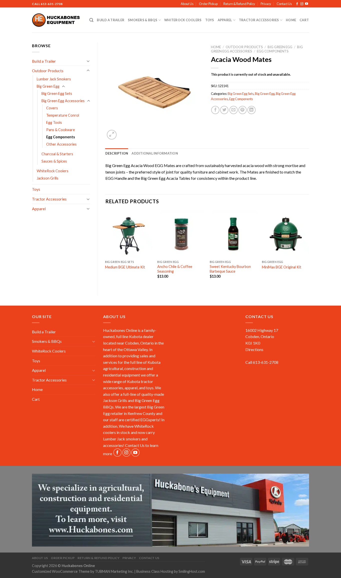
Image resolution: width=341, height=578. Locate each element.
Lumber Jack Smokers (54, 79)
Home (291, 20)
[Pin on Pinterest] (242, 110)
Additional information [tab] (155, 153)
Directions (254, 349)
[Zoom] (112, 135)
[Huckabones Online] (57, 20)
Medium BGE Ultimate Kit (125, 267)
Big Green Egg (48, 86)
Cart (304, 20)
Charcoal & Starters (57, 154)
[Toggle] (88, 61)
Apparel (225, 20)
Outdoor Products (47, 70)
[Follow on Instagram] (301, 4)
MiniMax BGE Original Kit (281, 267)
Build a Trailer (110, 20)
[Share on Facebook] (215, 110)
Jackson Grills (47, 178)
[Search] (91, 20)
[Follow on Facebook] (297, 4)
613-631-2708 (51, 4)
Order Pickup (208, 4)
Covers (52, 108)
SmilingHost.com (191, 571)
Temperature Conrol (62, 115)
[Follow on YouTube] (306, 4)
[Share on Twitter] (224, 110)
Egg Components (60, 137)
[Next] (309, 249)
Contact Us (284, 4)
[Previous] (105, 249)
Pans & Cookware (60, 130)
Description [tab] (116, 153)
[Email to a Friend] (233, 110)
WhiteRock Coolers (182, 20)
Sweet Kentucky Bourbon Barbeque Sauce (230, 268)
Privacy (266, 4)
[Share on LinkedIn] (251, 110)
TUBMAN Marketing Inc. (114, 571)
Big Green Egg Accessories (63, 101)
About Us (187, 4)
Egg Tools (54, 122)
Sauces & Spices (54, 161)
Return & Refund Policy (239, 4)
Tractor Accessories (259, 20)
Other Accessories (61, 144)
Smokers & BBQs (143, 20)
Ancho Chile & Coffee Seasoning (174, 268)
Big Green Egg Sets (56, 93)
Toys (209, 20)
